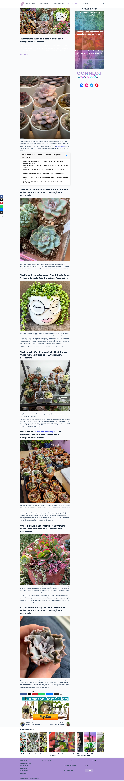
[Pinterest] (51, 760)
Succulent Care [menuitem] (44, 4)
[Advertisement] (45, 67)
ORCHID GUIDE (68, 770)
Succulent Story (24, 54)
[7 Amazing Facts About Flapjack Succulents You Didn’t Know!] (62, 742)
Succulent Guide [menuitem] (59, 4)
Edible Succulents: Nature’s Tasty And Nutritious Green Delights (87, 754)
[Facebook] (42, 760)
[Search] (103, 3)
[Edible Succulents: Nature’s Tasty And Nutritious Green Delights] (90, 742)
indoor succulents (60, 146)
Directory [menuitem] (24, 771)
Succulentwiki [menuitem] (30, 4)
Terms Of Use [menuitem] (24, 766)
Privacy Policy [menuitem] (25, 763)
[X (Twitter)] (45, 760)
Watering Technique (45, 431)
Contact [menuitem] (23, 768)
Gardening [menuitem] (86, 4)
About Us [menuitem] (23, 761)
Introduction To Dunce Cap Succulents (30, 754)
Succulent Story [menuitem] (73, 4)
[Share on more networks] (1, 212)
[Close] (67, 156)
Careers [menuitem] (23, 773)
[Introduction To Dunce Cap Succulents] (33, 742)
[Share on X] (1, 199)
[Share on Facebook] (1, 196)
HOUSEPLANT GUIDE (70, 766)
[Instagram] (48, 760)
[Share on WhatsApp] (1, 206)
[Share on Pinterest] (1, 203)
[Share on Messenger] (1, 209)
